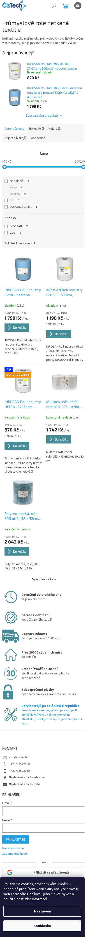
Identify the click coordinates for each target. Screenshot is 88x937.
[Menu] (77, 5)
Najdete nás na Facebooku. (27, 777)
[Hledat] (54, 5)
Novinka (18, 194)
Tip (15, 200)
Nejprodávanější (15, 138)
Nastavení (42, 911)
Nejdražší (55, 128)
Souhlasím (42, 925)
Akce (16, 187)
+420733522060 (19, 764)
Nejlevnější (36, 128)
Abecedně (38, 138)
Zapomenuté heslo (15, 854)
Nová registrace (13, 848)
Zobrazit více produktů (42, 115)
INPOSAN (19, 226)
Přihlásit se (15, 839)
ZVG (15, 232)
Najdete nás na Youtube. (25, 784)
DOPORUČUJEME (23, 207)
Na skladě (19, 181)
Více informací (36, 899)
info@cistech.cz (20, 757)
